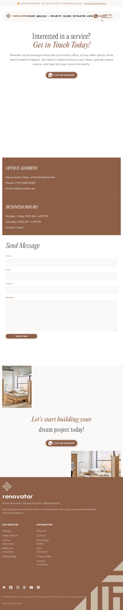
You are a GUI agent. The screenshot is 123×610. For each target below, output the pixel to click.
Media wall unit (10, 535)
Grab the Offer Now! (95, 3)
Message (10, 297)
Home (31, 16)
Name (8, 256)
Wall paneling (9, 556)
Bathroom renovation (8, 550)
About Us (41, 530)
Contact (41, 535)
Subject (9, 283)
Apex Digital (16, 603)
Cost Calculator (42, 550)
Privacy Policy (44, 556)
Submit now (21, 336)
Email (8, 269)
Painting (6, 530)
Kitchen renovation (8, 541)
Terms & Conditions (42, 562)
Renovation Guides (43, 541)
